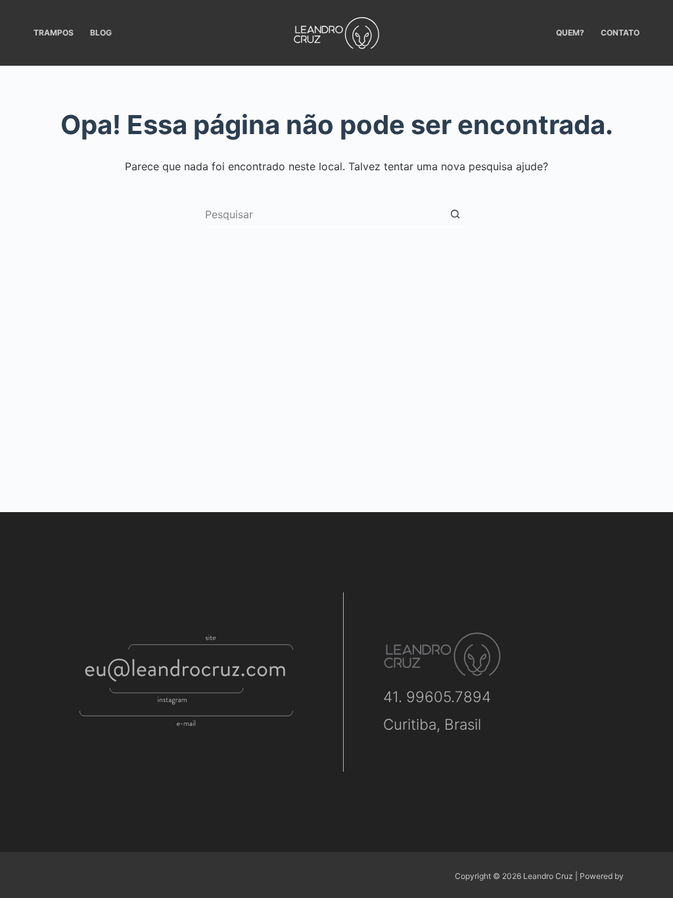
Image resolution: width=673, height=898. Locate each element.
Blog (101, 32)
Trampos (54, 32)
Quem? (570, 32)
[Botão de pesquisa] (455, 214)
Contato (620, 32)
